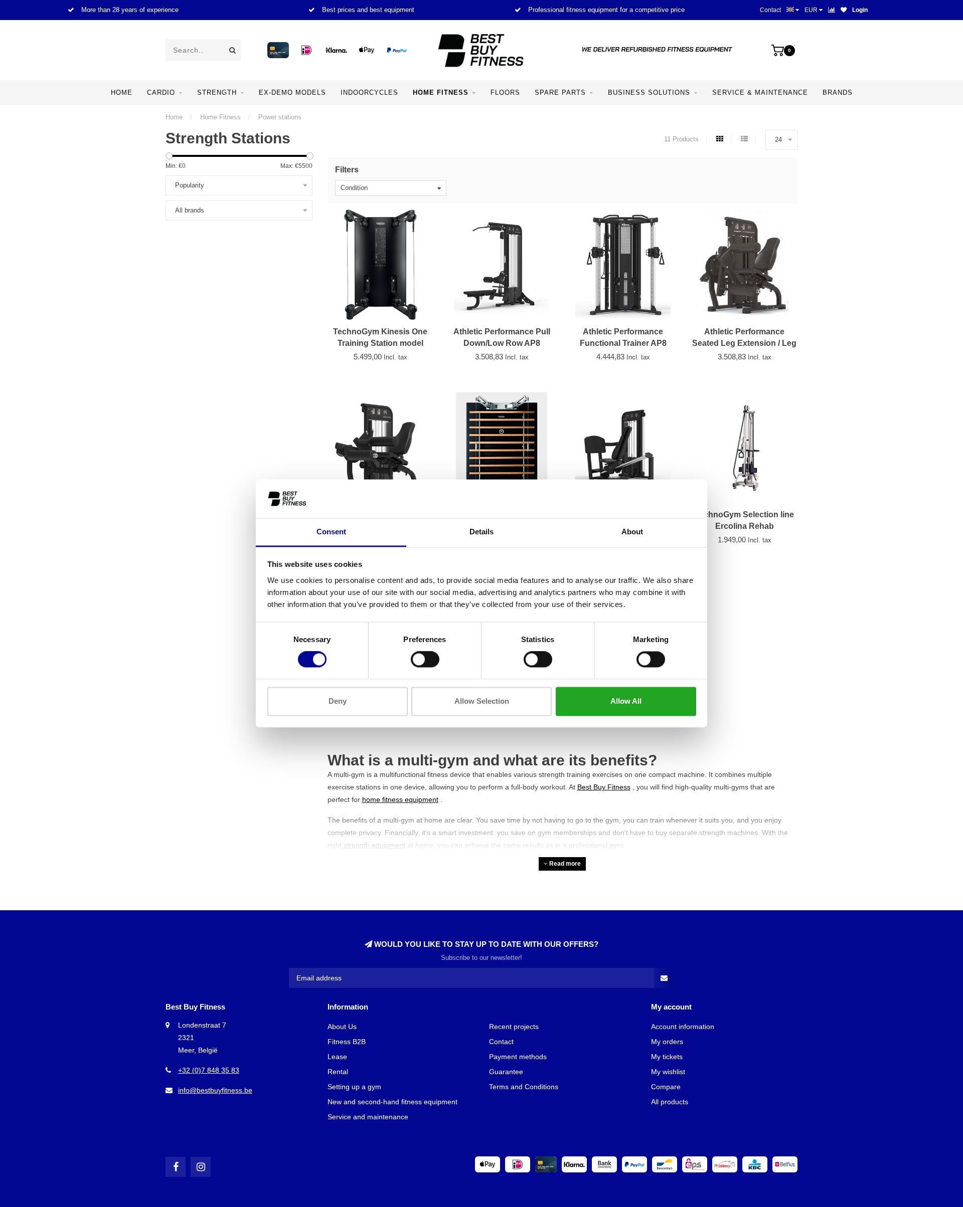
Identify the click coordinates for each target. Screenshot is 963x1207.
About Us (342, 1027)
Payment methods (518, 1057)
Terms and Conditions (523, 1087)
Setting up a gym (354, 1087)
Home (121, 92)
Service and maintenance (368, 1117)
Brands (838, 92)
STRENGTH (217, 92)
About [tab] (632, 531)
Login (860, 10)
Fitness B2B (347, 1042)
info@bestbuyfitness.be (215, 1090)
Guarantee (506, 1072)
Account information (682, 1027)
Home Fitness (440, 92)
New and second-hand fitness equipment (392, 1102)
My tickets (667, 1057)
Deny (338, 701)
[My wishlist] (844, 10)
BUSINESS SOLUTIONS (649, 92)
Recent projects (514, 1027)
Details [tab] (481, 531)
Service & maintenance (760, 92)
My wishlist (668, 1072)
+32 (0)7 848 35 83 (208, 1070)
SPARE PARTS (560, 92)
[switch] (425, 660)
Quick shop (384, 335)
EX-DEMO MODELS (292, 92)
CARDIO (161, 92)
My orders (667, 1042)
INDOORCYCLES (369, 92)
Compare (666, 1087)
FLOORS (505, 92)
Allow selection (481, 701)
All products (669, 1102)
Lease (337, 1057)
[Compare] (831, 10)
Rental (338, 1072)
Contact (770, 10)
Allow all (625, 701)
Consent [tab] (331, 531)
